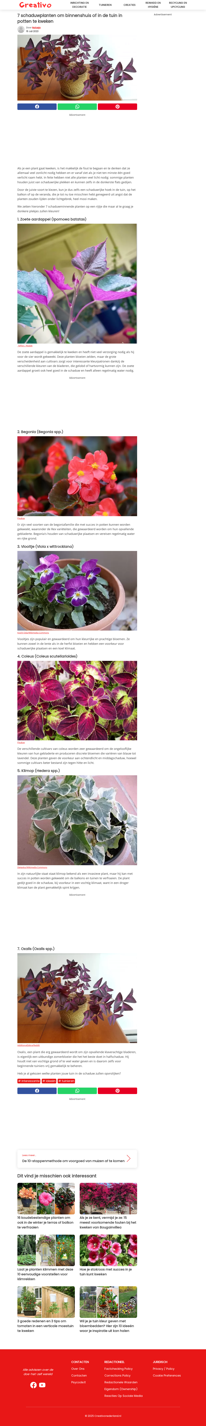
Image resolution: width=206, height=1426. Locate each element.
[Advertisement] (77, 139)
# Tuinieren (66, 1081)
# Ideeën (49, 1081)
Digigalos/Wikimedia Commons (32, 867)
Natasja (36, 27)
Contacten (79, 1375)
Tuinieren (105, 5)
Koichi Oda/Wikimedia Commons (33, 632)
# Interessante (29, 1081)
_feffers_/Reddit (25, 345)
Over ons (77, 1369)
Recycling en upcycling (178, 5)
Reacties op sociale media (123, 1396)
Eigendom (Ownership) (121, 1389)
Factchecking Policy (118, 1369)
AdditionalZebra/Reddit (28, 1045)
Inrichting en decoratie (79, 5)
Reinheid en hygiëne (153, 5)
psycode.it (78, 1382)
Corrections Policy (117, 1375)
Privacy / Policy (163, 1369)
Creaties (130, 5)
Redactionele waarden (120, 1382)
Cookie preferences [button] (167, 1375)
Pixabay (21, 518)
